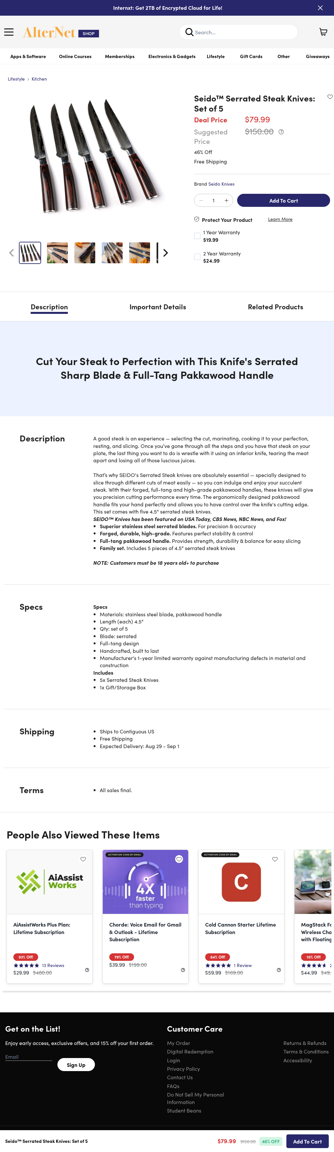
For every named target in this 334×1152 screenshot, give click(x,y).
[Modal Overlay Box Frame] (167, 576)
